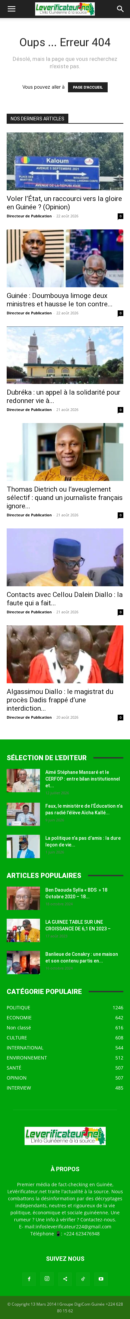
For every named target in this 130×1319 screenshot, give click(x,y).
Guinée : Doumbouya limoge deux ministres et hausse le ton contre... (60, 300)
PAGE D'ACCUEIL (88, 87)
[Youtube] (101, 1279)
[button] (11, 9)
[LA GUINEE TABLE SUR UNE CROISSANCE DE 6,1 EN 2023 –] (23, 930)
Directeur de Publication (29, 215)
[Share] (65, 1279)
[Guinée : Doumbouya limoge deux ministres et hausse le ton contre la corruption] (65, 258)
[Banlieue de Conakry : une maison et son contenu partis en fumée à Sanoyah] (23, 962)
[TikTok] (83, 1279)
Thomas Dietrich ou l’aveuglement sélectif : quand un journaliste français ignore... (65, 497)
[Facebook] (29, 1279)
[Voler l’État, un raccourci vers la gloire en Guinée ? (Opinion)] (65, 161)
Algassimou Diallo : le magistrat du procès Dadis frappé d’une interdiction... (60, 700)
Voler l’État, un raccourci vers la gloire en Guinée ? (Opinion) (64, 203)
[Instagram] (47, 1279)
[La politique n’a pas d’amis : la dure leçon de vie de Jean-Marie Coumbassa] (23, 846)
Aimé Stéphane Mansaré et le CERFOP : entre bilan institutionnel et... (82, 779)
